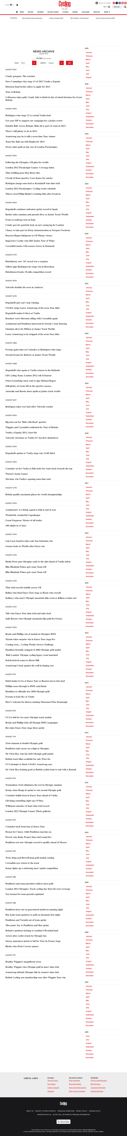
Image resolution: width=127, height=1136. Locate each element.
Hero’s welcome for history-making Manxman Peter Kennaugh (36, 702)
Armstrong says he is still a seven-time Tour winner (30, 136)
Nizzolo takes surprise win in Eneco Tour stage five (30, 639)
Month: (43, 63)
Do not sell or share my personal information (71, 1114)
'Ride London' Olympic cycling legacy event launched (31, 655)
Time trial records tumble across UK (23, 587)
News (22, 12)
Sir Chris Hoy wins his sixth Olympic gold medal (29, 753)
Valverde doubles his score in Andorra (24, 287)
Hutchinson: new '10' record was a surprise (26, 261)
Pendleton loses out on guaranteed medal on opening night (34, 909)
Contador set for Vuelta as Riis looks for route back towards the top (38, 468)
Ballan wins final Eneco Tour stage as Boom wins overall (33, 592)
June (88, 70)
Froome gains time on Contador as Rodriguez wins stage (33, 349)
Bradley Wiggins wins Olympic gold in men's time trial (32, 967)
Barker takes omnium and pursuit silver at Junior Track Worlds (36, 214)
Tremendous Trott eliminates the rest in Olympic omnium (33, 784)
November (90, 124)
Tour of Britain (12, 92)
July (87, 74)
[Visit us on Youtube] (122, 3)
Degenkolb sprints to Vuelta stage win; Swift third (30, 453)
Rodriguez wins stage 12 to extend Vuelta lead (28, 115)
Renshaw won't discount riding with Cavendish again (31, 318)
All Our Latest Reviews (99, 1080)
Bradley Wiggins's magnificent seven (23, 961)
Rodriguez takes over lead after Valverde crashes (29, 406)
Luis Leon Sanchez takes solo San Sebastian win (29, 541)
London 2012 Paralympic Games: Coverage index (29, 167)
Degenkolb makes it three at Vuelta (22, 313)
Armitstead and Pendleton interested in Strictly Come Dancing (36, 323)
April (87, 63)
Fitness (65, 12)
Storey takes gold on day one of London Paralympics (31, 147)
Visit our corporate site (89, 1130)
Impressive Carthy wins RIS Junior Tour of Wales (30, 240)
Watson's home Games (16, 473)
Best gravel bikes (75, 1084)
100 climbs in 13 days (15, 525)
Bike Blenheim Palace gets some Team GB (25, 566)
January (89, 52)
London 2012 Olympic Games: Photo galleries (28, 811)
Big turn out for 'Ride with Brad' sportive (25, 422)
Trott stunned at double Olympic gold (24, 743)
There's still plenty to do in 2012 (21, 131)
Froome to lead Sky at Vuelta (19, 696)
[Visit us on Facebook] (119, 3)
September (90, 116)
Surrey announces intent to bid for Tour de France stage (33, 941)
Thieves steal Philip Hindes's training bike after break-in (33, 193)
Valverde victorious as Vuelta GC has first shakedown (31, 437)
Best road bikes (74, 1080)
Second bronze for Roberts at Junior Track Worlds (30, 354)
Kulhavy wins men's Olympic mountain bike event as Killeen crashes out (40, 598)
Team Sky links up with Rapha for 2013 (25, 141)
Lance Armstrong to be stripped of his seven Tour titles (32, 334)
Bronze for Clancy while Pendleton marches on (28, 831)
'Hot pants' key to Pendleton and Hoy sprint (27, 925)
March (88, 59)
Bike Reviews (95, 1084)
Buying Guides (53, 12)
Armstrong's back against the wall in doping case (29, 665)
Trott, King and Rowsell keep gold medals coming (29, 857)
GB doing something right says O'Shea (24, 800)
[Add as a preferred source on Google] (63, 1122)
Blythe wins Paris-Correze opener (21, 946)
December (90, 127)
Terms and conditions (65, 1111)
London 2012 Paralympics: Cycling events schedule (30, 188)
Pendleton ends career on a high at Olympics (27, 748)
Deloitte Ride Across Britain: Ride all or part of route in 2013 (35, 125)
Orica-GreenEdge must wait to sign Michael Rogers (30, 380)
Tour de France (52, 1080)
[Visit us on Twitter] (117, 3)
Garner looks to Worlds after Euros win (25, 546)
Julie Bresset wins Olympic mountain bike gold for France (33, 618)
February (89, 56)
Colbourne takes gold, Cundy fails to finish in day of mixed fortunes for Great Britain (43, 98)
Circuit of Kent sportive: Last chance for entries (29, 178)
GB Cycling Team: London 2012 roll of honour (28, 375)
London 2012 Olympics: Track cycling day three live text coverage (37, 888)
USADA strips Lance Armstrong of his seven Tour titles (32, 308)
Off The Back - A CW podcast (79, 18)
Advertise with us (44, 1114)
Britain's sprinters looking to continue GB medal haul (31, 930)
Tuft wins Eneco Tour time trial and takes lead (28, 613)
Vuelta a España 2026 (56, 18)
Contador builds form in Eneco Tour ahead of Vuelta (31, 795)
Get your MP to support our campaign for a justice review (34, 120)
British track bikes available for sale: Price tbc (28, 759)
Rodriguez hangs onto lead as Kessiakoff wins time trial (32, 183)
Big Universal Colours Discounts (32, 18)
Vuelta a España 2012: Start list (21, 432)
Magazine (85, 12)
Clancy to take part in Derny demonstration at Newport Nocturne (37, 230)
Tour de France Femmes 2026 (105, 18)
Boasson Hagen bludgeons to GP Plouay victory (28, 235)
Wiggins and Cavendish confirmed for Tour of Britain (31, 427)
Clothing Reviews (97, 1091)
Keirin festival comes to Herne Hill (22, 660)
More (106, 12)
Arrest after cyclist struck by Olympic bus (26, 935)
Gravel (75, 12)
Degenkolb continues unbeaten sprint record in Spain (31, 209)
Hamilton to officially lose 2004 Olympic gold (27, 691)
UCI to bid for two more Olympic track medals (28, 717)
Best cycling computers (77, 1091)
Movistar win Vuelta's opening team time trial (28, 479)
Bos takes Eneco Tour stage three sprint (24, 727)
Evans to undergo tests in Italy (20, 219)
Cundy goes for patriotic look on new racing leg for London (34, 225)
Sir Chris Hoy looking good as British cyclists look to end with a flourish (40, 769)
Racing (30, 12)
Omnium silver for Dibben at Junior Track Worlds (30, 329)
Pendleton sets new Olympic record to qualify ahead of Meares (36, 842)
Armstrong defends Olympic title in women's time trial (32, 972)
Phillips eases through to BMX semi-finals (25, 686)
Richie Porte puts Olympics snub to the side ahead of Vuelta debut (38, 561)
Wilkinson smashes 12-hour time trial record (27, 806)
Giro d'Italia (51, 1084)
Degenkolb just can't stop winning (22, 302)
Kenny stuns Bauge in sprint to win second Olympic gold (33, 790)
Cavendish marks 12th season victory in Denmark (30, 246)
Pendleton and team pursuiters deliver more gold (29, 883)
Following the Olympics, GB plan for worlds (27, 162)
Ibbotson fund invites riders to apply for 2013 (27, 86)
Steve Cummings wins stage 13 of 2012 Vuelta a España (32, 81)
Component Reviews (98, 1088)
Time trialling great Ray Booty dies (22, 172)
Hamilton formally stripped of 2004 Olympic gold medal (33, 649)
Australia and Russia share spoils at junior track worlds (32, 391)
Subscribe (117, 7)
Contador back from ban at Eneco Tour (25, 826)
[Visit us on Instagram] (114, 3)
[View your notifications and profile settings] (17, 5)
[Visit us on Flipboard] (125, 3)
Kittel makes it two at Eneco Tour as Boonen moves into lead (35, 681)
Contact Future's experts (45, 1111)
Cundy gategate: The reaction (20, 76)
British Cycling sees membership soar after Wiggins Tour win (35, 977)
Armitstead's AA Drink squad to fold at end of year (30, 509)
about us (29, 1111)
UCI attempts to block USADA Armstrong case (28, 764)
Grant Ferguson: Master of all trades (23, 520)
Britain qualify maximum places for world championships (33, 494)
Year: (16, 63)
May (87, 67)
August (88, 77)
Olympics (50, 1091)
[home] (17, 12)
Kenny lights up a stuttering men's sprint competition (31, 868)
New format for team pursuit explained (24, 894)
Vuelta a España (53, 1088)
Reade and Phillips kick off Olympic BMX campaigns (31, 722)
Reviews (40, 12)
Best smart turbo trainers (77, 1088)
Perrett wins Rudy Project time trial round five (28, 837)
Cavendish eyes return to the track (22, 863)
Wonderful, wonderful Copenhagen (22, 515)
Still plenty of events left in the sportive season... (28, 386)
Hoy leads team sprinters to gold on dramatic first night (32, 914)
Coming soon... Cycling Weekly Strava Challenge (29, 644)
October (89, 120)
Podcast (96, 12)
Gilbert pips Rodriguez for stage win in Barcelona (29, 266)
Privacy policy (81, 1111)
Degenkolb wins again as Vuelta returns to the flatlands (32, 370)
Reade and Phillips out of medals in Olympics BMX (30, 634)
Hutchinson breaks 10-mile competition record (28, 272)
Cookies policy (95, 1111)
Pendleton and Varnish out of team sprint (25, 920)
